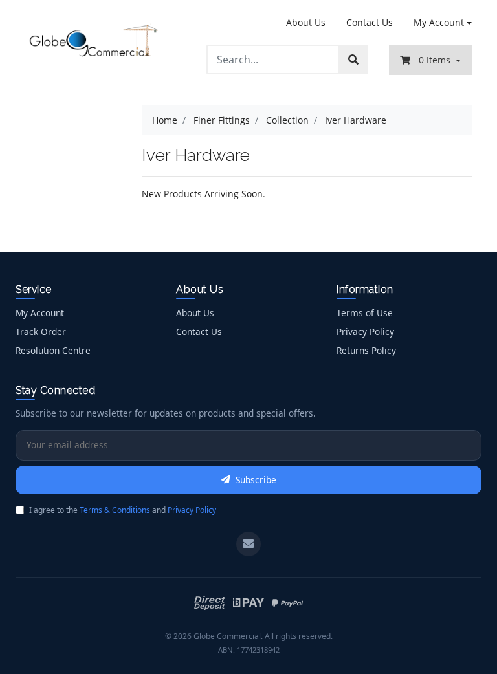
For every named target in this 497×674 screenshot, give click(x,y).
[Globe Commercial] (93, 42)
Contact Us (369, 22)
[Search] (353, 59)
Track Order (41, 331)
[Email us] (248, 544)
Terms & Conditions (115, 510)
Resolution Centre (53, 350)
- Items (433, 60)
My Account (439, 22)
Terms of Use (365, 313)
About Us (306, 22)
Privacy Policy (365, 331)
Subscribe (256, 479)
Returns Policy (366, 350)
